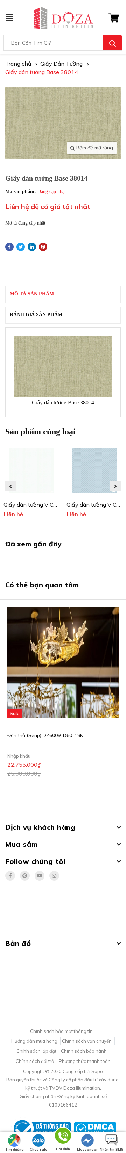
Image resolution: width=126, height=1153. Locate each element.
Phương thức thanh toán (85, 1061)
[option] (31, 486)
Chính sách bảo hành (84, 1051)
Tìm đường (14, 1149)
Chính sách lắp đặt (36, 1051)
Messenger (87, 1149)
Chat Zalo (39, 1149)
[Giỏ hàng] (113, 17)
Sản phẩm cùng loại (40, 431)
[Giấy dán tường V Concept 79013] (94, 470)
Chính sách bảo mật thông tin (61, 1031)
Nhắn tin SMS (112, 1149)
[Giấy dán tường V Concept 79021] (31, 470)
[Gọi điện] (63, 1136)
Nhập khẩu (18, 756)
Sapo (97, 1071)
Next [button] (115, 486)
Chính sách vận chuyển (87, 1041)
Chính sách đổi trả (35, 1061)
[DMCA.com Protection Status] (95, 1128)
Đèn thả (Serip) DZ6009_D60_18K (45, 735)
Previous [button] (10, 486)
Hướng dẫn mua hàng (34, 1041)
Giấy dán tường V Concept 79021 (47, 504)
